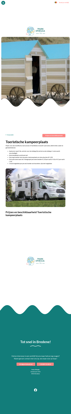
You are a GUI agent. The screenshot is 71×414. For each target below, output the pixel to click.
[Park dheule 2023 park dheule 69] (35, 187)
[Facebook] (35, 390)
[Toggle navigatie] (3, 3)
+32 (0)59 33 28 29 (45, 364)
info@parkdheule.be (25, 364)
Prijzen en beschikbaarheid (54, 135)
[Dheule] (35, 31)
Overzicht (10, 135)
